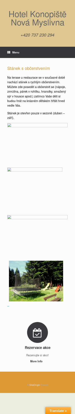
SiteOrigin (34, 384)
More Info (36, 361)
